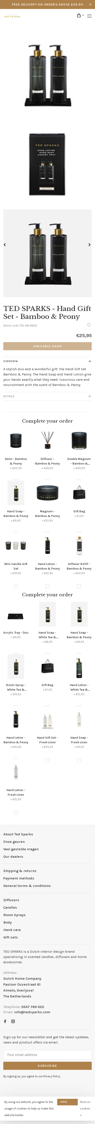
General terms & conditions (27, 886)
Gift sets (10, 937)
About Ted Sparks (18, 834)
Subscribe (47, 1066)
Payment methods (18, 878)
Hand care (12, 930)
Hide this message (67, 1102)
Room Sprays (14, 915)
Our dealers (13, 856)
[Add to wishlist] (89, 325)
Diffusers (11, 900)
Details (9, 396)
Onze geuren (14, 842)
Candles (10, 907)
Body (7, 922)
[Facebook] (5, 1022)
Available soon (47, 346)
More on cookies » (85, 1108)
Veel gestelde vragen (21, 849)
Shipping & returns (19, 871)
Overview (10, 361)
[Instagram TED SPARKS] (13, 1022)
